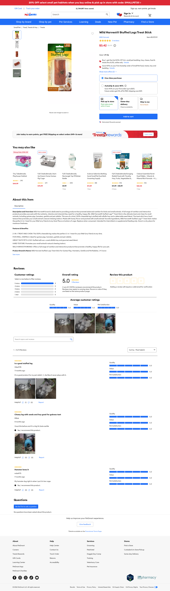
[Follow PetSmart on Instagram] (20, 578)
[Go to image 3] (17, 54)
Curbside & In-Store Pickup (134, 550)
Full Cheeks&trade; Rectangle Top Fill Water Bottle (71, 176)
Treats (42, 27)
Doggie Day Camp (94, 554)
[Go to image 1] (17, 35)
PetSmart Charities (20, 571)
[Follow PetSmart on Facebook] (14, 578)
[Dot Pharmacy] (146, 577)
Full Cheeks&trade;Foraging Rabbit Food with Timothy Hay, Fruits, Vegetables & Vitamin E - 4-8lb (122, 176)
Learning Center (19, 562)
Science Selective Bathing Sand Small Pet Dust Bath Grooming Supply (97, 176)
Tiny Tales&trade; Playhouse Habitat (20, 175)
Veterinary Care (93, 562)
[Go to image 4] (17, 63)
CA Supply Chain (118, 587)
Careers (16, 550)
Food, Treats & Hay (30, 27)
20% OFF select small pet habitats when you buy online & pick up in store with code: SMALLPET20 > (85, 2)
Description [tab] (18, 206)
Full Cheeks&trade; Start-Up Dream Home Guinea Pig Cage (47, 176)
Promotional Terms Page (93, 531)
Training (90, 558)
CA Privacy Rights (132, 587)
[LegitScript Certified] (130, 577)
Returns (52, 558)
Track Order (54, 554)
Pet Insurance (92, 566)
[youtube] (37, 578)
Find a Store (128, 545)
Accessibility (54, 562)
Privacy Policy (91, 587)
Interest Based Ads (104, 587)
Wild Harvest (104, 37)
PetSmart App (18, 566)
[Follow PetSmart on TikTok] (31, 578)
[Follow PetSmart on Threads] (26, 578)
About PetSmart (19, 545)
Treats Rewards (18, 554)
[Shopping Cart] (152, 15)
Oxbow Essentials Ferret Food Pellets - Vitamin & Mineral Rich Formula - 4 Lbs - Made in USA (147, 176)
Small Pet (17, 27)
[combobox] (80, 14)
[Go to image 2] (17, 44)
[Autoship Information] (125, 86)
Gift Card (18, 8)
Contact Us (54, 550)
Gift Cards (16, 558)
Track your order (32, 8)
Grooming (90, 545)
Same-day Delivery (131, 554)
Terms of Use (81, 587)
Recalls (72, 587)
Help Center (54, 545)
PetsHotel (90, 550)
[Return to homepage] (31, 14)
